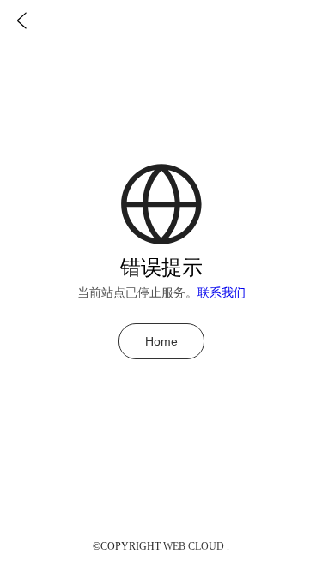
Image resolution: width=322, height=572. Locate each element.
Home (161, 341)
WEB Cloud (193, 546)
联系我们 (221, 292)
